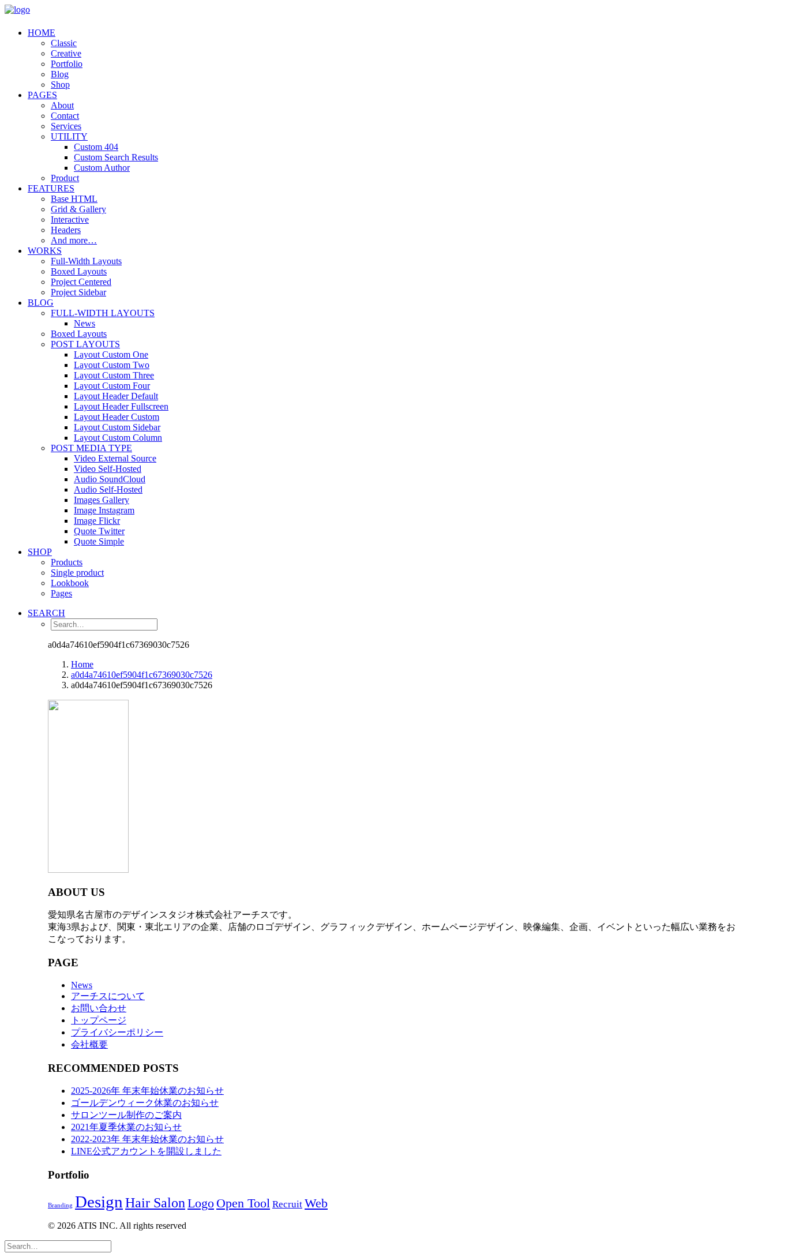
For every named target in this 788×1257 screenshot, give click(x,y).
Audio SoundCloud (109, 479)
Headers (66, 230)
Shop (60, 84)
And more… (74, 240)
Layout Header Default (116, 396)
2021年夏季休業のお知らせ (126, 1127)
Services (66, 126)
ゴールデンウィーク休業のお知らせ (145, 1103)
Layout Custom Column (118, 437)
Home (41, 32)
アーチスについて (108, 996)
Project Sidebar (78, 292)
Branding (60, 1205)
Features (51, 188)
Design (99, 1201)
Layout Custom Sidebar (117, 427)
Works (45, 251)
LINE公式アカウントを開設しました (146, 1151)
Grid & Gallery (78, 209)
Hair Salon (155, 1202)
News (84, 323)
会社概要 (89, 1044)
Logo (200, 1203)
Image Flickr (97, 521)
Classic (64, 43)
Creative (66, 53)
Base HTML (74, 199)
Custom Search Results (116, 157)
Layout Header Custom (116, 417)
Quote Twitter (99, 531)
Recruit (287, 1204)
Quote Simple (99, 541)
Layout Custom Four (112, 386)
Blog (60, 74)
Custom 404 (96, 147)
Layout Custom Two (111, 365)
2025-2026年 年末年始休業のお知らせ (147, 1090)
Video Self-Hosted (107, 469)
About (62, 105)
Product (65, 178)
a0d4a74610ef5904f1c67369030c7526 (141, 675)
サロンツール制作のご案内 (126, 1115)
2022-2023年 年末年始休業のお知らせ (147, 1139)
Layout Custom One (111, 354)
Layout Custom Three (114, 375)
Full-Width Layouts (86, 261)
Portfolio (66, 64)
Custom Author (102, 167)
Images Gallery (101, 500)
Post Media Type (91, 448)
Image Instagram (104, 510)
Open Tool (243, 1203)
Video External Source (115, 458)
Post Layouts (85, 344)
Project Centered (81, 282)
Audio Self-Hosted (108, 489)
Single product (77, 572)
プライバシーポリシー (117, 1032)
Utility (69, 136)
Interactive (70, 219)
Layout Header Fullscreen (121, 406)
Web (316, 1203)
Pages (42, 95)
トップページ (98, 1020)
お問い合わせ (98, 1008)
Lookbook (70, 583)
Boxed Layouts (79, 271)
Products (66, 562)
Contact (65, 116)
